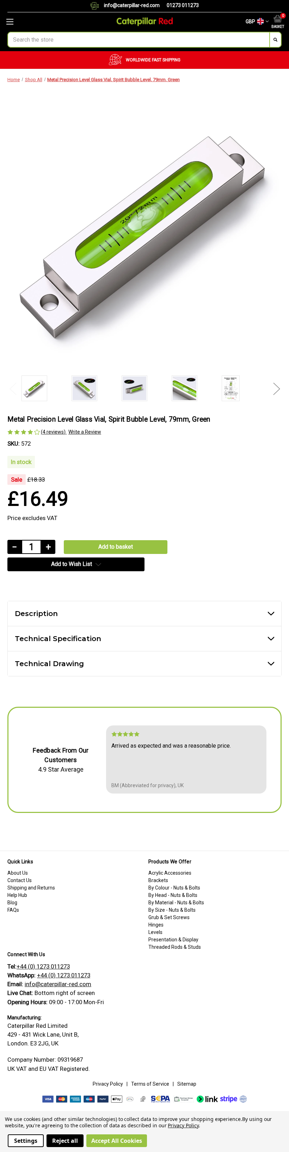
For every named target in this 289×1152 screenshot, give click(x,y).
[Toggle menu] (48, 21)
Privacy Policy (108, 1084)
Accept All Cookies (116, 1141)
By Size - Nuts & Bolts (172, 910)
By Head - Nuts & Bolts (172, 895)
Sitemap (186, 1084)
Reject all (65, 1141)
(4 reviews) (54, 432)
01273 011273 (183, 5)
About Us (17, 873)
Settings (25, 1141)
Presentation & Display (173, 939)
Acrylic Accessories (169, 873)
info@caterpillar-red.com (132, 5)
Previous (13, 388)
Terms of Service (150, 1084)
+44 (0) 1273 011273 (43, 966)
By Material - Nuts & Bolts (176, 902)
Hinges (156, 925)
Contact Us (19, 880)
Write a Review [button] (84, 432)
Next (276, 388)
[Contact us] (97, 6)
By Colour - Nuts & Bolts (174, 888)
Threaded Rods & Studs (174, 947)
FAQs (13, 910)
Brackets (158, 880)
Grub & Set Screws (169, 917)
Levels (155, 932)
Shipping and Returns (31, 888)
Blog (12, 902)
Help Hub (17, 895)
